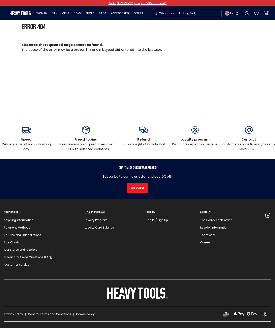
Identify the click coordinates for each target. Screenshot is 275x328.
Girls (65, 13)
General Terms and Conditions (49, 314)
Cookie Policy (85, 314)
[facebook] (268, 215)
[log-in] (246, 13)
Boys (77, 13)
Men (54, 13)
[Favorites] (256, 13)
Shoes (90, 13)
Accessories (120, 13)
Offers (138, 13)
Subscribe (137, 188)
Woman (41, 13)
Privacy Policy (13, 314)
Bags (102, 13)
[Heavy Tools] (21, 13)
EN (231, 13)
